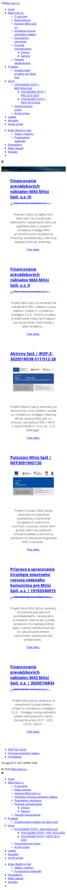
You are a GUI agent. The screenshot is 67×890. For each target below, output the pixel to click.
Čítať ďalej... (33, 249)
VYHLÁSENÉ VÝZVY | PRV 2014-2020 (33, 93)
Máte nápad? (16, 148)
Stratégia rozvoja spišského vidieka (25, 32)
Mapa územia (22, 20)
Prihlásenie (14, 757)
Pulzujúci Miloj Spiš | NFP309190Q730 (30, 460)
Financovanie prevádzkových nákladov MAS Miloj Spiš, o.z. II (29, 277)
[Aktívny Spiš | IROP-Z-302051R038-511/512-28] (33, 381)
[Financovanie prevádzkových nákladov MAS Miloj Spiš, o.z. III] (33, 204)
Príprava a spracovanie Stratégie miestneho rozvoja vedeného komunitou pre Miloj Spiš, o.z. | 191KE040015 (33, 579)
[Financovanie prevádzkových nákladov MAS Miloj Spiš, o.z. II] (33, 292)
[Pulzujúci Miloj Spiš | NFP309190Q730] (33, 485)
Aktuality (13, 120)
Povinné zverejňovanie (22, 47)
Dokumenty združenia (21, 39)
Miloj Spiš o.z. (16, 13)
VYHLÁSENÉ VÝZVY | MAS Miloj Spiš (27, 86)
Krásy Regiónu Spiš (19, 130)
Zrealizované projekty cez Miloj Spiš (25, 73)
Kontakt (13, 152)
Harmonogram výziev (27, 843)
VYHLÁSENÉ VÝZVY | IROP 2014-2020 (33, 100)
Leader (12, 117)
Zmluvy (25, 52)
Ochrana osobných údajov (24, 753)
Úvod (11, 9)
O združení (20, 16)
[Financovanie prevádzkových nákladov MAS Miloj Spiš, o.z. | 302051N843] (33, 690)
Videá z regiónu (23, 134)
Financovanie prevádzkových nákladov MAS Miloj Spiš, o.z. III (29, 188)
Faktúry (25, 56)
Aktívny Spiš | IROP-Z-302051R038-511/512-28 (33, 356)
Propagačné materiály (21, 139)
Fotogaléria (15, 144)
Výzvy (11, 81)
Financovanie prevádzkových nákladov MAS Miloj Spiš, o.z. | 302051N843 (32, 675)
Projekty (13, 66)
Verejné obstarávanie (22, 61)
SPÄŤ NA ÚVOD (17, 749)
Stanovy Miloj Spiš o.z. (27, 793)
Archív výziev (22, 113)
